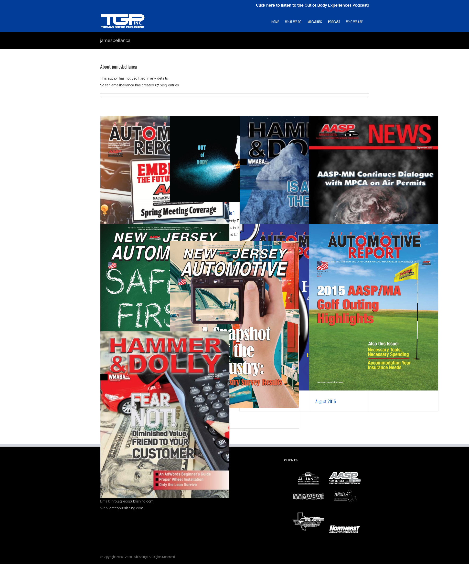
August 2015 (325, 401)
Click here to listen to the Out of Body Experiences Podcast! (312, 5)
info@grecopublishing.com (132, 501)
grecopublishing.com (126, 508)
